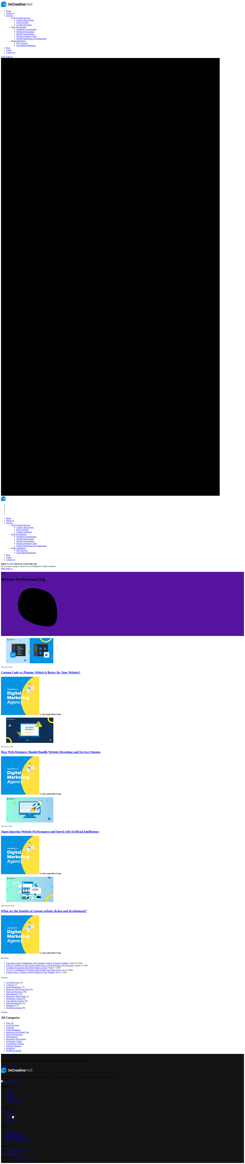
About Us (10, 13)
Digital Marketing (18, 41)
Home (8, 11)
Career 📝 (10, 1117)
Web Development (18, 27)
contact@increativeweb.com (25, 1157)
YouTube (10, 1098)
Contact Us (10, 52)
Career (8, 50)
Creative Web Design (25, 20)
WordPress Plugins (13, 1008)
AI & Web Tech (12, 982)
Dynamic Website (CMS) (26, 36)
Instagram (11, 1093)
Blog (8, 48)
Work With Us (7, 569)
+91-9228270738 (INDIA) (17, 1151)
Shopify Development (25, 34)
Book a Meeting (13, 1102)
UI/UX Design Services (20, 18)
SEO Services (22, 43)
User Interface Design (15, 1001)
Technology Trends (14, 999)
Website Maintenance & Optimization (31, 39)
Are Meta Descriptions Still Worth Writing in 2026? (27, 968)
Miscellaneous (12, 994)
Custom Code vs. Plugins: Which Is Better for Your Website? (40, 672)
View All (9, 1023)
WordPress (10, 1005)
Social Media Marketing (26, 45)
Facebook (10, 1091)
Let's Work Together (9, 1066)
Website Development (25, 32)
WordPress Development (26, 29)
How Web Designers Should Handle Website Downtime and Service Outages (51, 752)
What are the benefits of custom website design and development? (44, 911)
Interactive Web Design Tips (17, 989)
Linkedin (9, 1096)
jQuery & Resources (14, 992)
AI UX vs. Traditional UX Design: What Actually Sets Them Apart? (33, 970)
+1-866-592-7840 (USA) (11, 1153)
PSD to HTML (22, 22)
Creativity (10, 985)
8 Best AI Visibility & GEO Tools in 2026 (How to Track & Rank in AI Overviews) (40, 965)
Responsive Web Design (16, 996)
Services (9, 16)
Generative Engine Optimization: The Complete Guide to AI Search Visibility (37, 963)
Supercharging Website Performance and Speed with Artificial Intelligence (50, 831)
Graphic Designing (24, 25)
